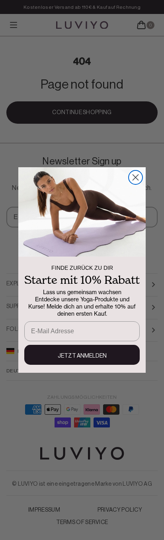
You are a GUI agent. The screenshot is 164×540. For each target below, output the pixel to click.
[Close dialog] (136, 177)
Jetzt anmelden (82, 356)
